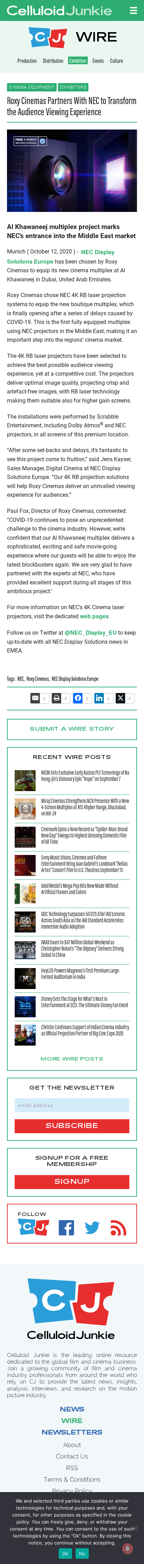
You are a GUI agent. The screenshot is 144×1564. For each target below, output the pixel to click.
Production (27, 61)
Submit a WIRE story (72, 729)
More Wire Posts (72, 1059)
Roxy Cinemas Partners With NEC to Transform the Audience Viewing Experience (72, 107)
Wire (72, 1421)
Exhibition (78, 61)
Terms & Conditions (72, 1479)
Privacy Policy (72, 1491)
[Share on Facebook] (78, 698)
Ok (65, 1553)
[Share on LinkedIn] (99, 698)
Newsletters (72, 1433)
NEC (20, 680)
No (82, 1553)
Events (98, 61)
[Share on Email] (35, 698)
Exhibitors (73, 87)
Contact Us (72, 1456)
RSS (72, 1467)
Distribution (53, 61)
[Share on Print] (57, 698)
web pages (94, 616)
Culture (116, 61)
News (72, 1410)
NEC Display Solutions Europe (75, 680)
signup (72, 1182)
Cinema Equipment (32, 87)
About (72, 1444)
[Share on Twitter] (120, 698)
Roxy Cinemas (38, 680)
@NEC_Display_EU (91, 632)
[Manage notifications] (127, 1548)
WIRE (96, 38)
